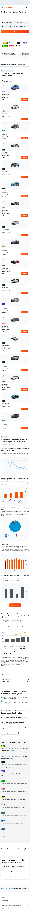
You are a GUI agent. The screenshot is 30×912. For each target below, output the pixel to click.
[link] (15, 605)
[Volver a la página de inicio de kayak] (9, 7)
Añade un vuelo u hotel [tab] (8, 866)
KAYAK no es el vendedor (8, 903)
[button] (2, 7)
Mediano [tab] (10, 626)
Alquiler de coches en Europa (19, 887)
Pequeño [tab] (4, 626)
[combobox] (9, 17)
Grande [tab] (16, 626)
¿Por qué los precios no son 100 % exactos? (12, 908)
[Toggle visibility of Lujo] (7, 537)
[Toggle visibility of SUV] (17, 537)
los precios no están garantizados (8, 898)
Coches (10, 887)
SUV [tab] (22, 626)
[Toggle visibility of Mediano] (18, 535)
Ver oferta (25, 99)
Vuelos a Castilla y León (9, 874)
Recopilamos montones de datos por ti (11, 905)
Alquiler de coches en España (7, 888)
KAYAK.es (5, 887)
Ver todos (11, 750)
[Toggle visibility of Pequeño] (7, 535)
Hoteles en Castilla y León (9, 876)
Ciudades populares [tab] (21, 866)
